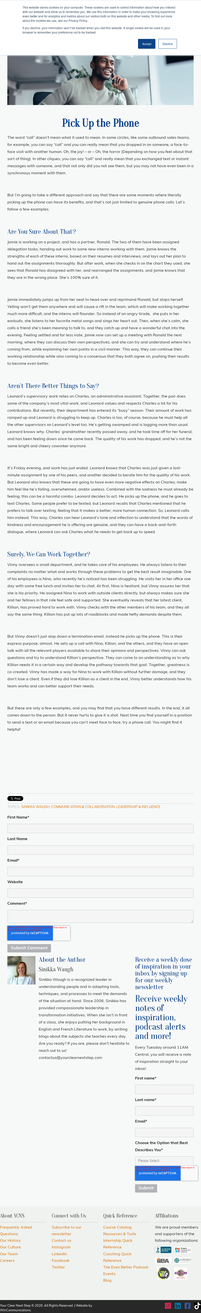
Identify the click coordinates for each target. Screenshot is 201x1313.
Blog (107, 1281)
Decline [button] (168, 44)
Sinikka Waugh (35, 807)
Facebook (42, 1069)
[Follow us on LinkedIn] (178, 1305)
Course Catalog (117, 1228)
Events (109, 1274)
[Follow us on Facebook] (187, 1305)
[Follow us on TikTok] (197, 1305)
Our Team (9, 1254)
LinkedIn (48, 1069)
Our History (10, 1241)
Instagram (61, 1247)
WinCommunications (15, 1310)
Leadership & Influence (138, 807)
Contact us (61, 1241)
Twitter (58, 1267)
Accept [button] (146, 44)
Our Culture (10, 1247)
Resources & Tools (119, 1234)
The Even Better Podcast (125, 1267)
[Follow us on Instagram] (168, 1305)
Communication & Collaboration (82, 807)
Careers (7, 1261)
